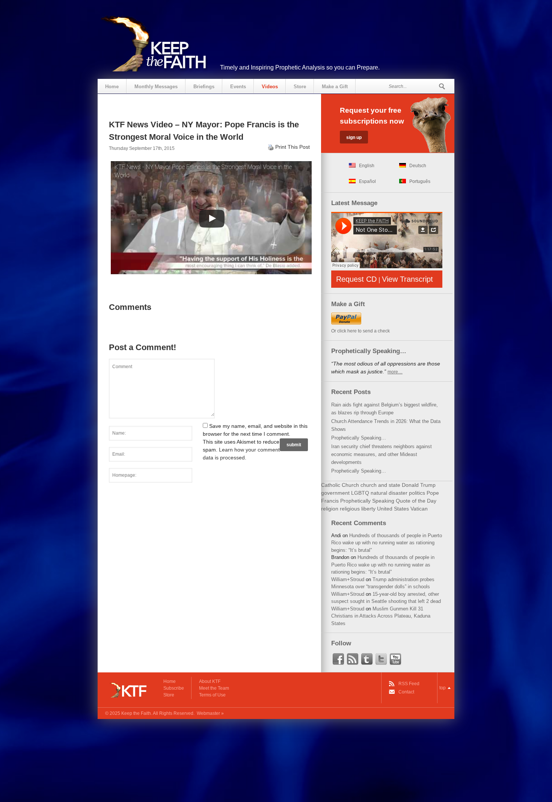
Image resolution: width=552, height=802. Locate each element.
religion (329, 509)
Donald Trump (419, 485)
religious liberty (358, 509)
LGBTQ (360, 493)
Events (238, 86)
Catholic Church (340, 485)
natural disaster (389, 493)
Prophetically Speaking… (358, 438)
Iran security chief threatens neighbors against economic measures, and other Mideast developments (381, 454)
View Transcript (407, 279)
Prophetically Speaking (367, 501)
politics (417, 493)
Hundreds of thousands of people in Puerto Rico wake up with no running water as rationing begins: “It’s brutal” (386, 543)
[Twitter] (381, 659)
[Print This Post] (271, 147)
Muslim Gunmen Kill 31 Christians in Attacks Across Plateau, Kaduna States (380, 616)
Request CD (356, 279)
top (442, 687)
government (335, 493)
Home (112, 86)
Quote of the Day (416, 501)
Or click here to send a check (360, 331)
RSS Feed (408, 683)
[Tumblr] (367, 659)
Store (300, 86)
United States (393, 509)
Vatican (419, 509)
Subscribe (173, 688)
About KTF (209, 681)
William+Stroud (347, 579)
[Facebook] (338, 659)
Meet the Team (214, 688)
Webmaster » (210, 713)
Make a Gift (335, 86)
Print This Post (292, 147)
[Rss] (353, 659)
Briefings (203, 86)
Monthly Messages (156, 86)
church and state (380, 485)
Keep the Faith (136, 713)
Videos (270, 86)
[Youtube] (395, 659)
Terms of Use (212, 695)
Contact (406, 692)
